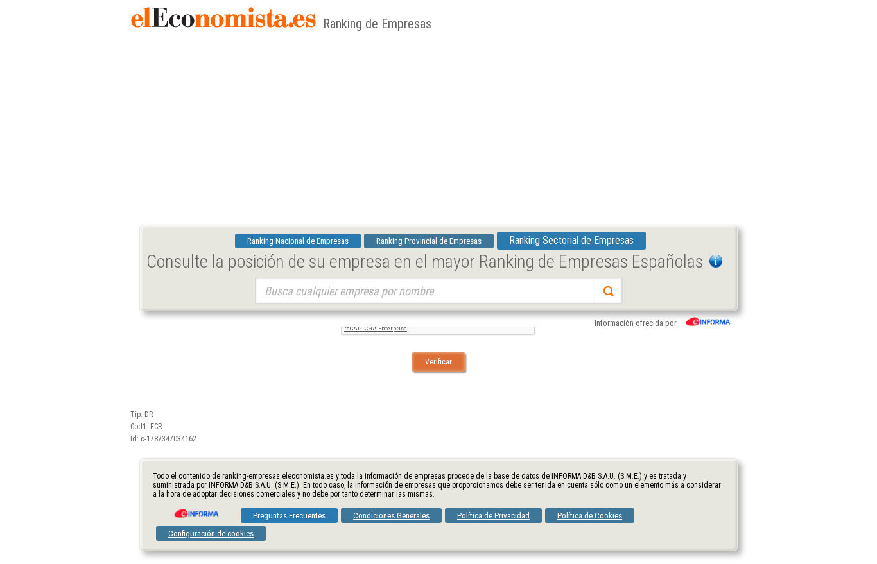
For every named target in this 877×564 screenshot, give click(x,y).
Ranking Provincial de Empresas (429, 241)
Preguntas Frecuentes (289, 515)
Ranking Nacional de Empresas (298, 241)
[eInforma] (195, 509)
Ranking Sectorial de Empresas (571, 240)
